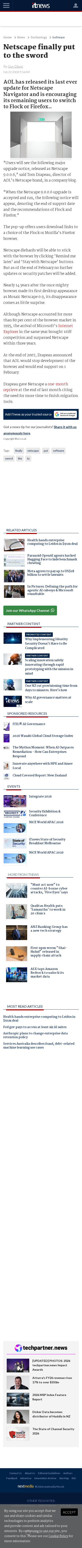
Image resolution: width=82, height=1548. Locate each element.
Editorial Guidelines (49, 1473)
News (21, 37)
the (20, 458)
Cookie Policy (58, 1536)
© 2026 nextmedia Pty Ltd (49, 1486)
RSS (74, 1478)
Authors (68, 1473)
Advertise (25, 1478)
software (58, 450)
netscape (33, 450)
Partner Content (23, 624)
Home (7, 37)
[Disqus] (41, 1111)
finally (18, 450)
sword (9, 458)
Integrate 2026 (40, 797)
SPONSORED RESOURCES (27, 713)
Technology (38, 37)
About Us (30, 1473)
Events (13, 786)
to (28, 458)
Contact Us (15, 1473)
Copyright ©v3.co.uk (14, 438)
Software (58, 37)
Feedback (11, 1478)
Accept (69, 1512)
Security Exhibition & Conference (45, 814)
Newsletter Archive (45, 1478)
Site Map (64, 1478)
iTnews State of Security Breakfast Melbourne (47, 842)
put (46, 450)
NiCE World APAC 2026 (46, 823)
